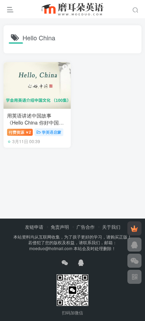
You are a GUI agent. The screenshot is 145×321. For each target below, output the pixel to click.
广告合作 (85, 226)
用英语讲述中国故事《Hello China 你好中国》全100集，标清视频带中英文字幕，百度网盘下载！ (36, 126)
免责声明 (60, 226)
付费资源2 (20, 132)
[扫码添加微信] (134, 261)
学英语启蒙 (51, 132)
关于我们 (111, 226)
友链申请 (34, 226)
